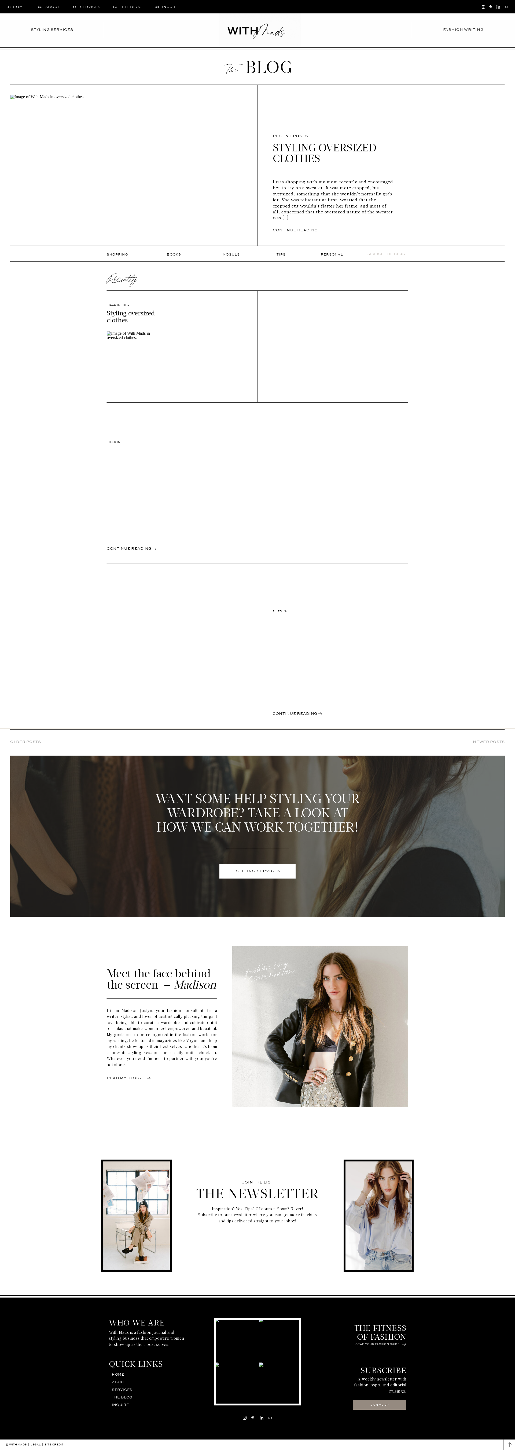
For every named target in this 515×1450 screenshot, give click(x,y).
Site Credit (54, 1444)
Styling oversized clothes (325, 153)
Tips (126, 305)
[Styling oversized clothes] (137, 361)
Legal (36, 1444)
